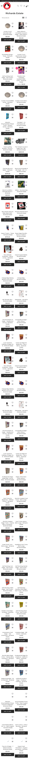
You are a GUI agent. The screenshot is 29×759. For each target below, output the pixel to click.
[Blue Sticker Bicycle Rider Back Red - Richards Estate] (7, 205)
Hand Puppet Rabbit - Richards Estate (21, 255)
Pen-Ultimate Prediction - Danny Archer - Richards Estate (7, 257)
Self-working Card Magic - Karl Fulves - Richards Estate (8, 77)
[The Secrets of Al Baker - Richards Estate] (7, 162)
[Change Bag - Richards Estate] (21, 272)
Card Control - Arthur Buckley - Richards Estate (21, 726)
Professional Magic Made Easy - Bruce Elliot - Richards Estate (7, 478)
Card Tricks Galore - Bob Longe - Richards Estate (21, 523)
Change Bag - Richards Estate (21, 278)
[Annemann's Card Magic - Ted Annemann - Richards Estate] (7, 626)
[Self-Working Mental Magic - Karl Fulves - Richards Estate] (21, 560)
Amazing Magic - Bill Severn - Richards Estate (21, 634)
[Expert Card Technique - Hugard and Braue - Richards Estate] (21, 740)
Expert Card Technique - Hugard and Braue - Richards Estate (21, 748)
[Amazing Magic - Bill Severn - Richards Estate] (21, 626)
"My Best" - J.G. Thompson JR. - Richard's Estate (21, 124)
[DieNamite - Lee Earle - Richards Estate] (21, 293)
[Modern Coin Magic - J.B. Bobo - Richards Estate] (7, 605)
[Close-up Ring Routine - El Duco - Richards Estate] (7, 141)
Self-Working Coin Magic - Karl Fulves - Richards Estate (8, 567)
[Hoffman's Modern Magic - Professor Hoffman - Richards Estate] (21, 672)
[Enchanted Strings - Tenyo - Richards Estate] (7, 48)
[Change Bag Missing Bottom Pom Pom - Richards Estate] (7, 272)
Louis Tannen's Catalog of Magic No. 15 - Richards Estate (8, 344)
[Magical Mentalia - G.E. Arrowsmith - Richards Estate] (7, 672)
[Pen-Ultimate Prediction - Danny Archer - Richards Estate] (7, 249)
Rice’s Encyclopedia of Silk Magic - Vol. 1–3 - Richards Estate (21, 170)
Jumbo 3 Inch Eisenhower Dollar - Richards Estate (21, 56)
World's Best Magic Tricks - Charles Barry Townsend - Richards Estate (7, 658)
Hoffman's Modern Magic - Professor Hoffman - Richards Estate (21, 681)
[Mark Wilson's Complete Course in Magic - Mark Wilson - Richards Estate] (21, 25)
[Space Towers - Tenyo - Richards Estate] (7, 227)
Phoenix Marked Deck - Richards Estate (21, 212)
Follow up (21, 155)
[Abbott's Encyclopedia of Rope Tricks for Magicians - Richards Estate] (7, 695)
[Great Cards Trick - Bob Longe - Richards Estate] (7, 538)
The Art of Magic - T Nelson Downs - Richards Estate (7, 748)
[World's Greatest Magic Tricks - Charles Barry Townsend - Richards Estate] (7, 515)
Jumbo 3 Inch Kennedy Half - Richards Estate (7, 33)
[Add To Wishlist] (12, 23)
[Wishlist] (21, 6)
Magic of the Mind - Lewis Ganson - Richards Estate (21, 478)
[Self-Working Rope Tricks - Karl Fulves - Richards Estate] (21, 605)
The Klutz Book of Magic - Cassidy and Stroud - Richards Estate (7, 322)
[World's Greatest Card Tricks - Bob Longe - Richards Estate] (21, 492)
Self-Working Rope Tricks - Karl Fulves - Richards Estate (21, 612)
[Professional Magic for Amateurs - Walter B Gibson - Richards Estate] (21, 649)
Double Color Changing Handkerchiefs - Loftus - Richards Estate (21, 79)
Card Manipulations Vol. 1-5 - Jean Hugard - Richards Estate (7, 726)
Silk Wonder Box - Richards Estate (7, 300)
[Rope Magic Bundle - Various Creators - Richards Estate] (21, 227)
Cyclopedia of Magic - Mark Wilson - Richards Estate (21, 321)
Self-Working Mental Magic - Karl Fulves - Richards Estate (21, 567)
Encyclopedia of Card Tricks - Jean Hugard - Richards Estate (21, 703)
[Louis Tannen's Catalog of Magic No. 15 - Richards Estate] (7, 336)
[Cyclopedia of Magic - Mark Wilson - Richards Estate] (21, 313)
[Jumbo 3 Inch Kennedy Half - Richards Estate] (7, 25)
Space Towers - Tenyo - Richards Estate (7, 234)
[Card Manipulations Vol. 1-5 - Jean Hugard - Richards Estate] (7, 718)
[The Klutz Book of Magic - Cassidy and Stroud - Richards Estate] (7, 313)
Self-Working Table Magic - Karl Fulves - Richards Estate (8, 589)
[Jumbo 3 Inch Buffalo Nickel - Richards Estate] (7, 94)
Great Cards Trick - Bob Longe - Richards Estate (7, 546)
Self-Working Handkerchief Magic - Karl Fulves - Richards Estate (21, 590)
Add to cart (7, 39)
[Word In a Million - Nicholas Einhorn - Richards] (7, 184)
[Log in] (24, 6)
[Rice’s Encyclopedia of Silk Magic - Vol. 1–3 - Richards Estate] (21, 162)
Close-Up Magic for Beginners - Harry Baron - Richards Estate (21, 345)
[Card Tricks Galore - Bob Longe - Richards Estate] (21, 515)
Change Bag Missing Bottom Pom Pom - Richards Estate (8, 279)
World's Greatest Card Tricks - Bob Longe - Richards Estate (21, 500)
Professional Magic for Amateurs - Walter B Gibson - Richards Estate (21, 658)
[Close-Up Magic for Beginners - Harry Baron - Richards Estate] (21, 336)
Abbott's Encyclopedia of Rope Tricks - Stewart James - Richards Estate (7, 125)
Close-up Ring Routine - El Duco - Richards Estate (7, 148)
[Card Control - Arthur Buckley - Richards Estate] (21, 718)
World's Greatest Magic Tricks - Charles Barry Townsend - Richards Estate (7, 524)
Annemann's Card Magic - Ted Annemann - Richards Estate (7, 635)
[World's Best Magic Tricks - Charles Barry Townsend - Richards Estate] (7, 649)
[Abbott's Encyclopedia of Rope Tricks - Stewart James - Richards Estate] (7, 116)
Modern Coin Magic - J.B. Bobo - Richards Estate (8, 612)
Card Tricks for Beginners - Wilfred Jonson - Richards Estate (7, 501)
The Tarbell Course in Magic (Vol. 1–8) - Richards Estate (21, 148)
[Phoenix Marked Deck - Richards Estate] (21, 205)
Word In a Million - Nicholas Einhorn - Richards (7, 191)
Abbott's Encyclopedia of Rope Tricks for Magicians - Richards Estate (7, 704)
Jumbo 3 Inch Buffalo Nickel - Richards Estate (7, 102)
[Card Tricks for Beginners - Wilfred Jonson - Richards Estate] (7, 492)
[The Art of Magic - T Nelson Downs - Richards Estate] (7, 740)
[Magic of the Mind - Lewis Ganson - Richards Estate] (21, 471)
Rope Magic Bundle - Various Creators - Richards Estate (21, 235)
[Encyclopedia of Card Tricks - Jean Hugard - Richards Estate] (21, 695)
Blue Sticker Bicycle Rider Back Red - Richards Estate (7, 213)
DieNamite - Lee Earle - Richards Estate (21, 300)
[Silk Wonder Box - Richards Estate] (7, 293)
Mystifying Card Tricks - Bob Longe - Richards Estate (21, 546)
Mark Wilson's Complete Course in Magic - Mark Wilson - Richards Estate (21, 34)
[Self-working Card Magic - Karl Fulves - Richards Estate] (7, 70)
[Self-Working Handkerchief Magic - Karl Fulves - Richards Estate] (21, 581)
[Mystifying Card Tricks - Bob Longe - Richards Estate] (21, 538)
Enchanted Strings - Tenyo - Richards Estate (7, 56)
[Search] (18, 6)
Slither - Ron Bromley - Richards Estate (21, 190)
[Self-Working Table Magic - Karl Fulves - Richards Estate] (7, 581)
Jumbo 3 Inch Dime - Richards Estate (21, 101)
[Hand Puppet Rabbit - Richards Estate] (21, 249)
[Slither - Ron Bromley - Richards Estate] (21, 184)
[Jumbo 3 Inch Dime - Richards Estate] (21, 94)
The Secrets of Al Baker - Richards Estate (8, 170)
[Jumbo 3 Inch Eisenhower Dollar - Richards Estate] (21, 48)
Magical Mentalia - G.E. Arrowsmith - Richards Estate (7, 680)
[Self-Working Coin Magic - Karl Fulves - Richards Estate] (7, 560)
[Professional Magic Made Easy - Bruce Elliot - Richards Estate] (7, 471)
